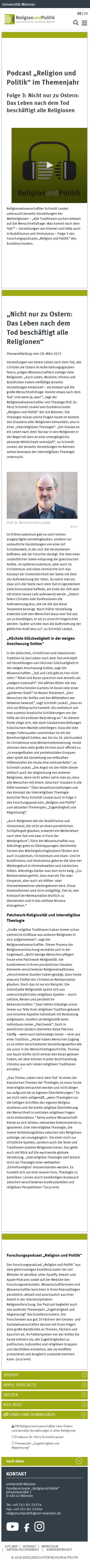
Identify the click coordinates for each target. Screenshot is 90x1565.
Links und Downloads (32, 1415)
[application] (49, 165)
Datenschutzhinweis (22, 1549)
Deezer (13, 1395)
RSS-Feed (15, 1405)
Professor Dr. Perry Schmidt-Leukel (39, 1437)
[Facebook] (27, 1527)
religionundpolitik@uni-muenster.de (33, 1513)
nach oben (15, 1461)
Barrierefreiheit (59, 1549)
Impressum (49, 1546)
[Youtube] (12, 1527)
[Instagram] (39, 1527)
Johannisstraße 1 (19, 1492)
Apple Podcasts (22, 1385)
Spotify (13, 1375)
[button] (49, 165)
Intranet (29, 1546)
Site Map (11, 1546)
